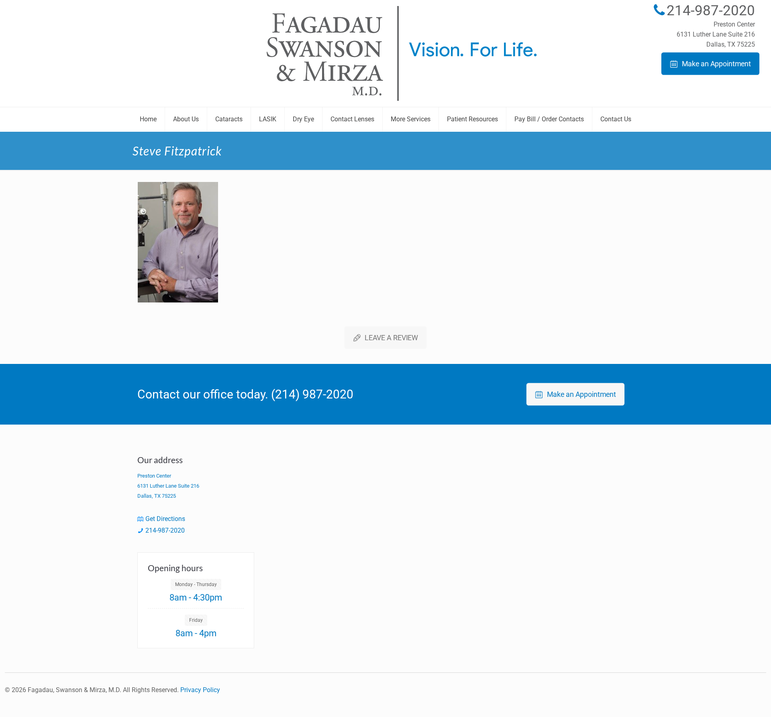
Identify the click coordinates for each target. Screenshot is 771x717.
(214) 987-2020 (312, 394)
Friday (196, 620)
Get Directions (165, 519)
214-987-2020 (711, 10)
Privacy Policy (200, 690)
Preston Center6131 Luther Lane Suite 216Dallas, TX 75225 (716, 34)
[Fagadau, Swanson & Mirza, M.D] (385, 53)
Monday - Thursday (196, 584)
